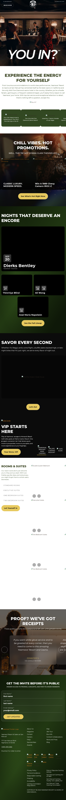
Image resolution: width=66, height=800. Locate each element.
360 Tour (49, 731)
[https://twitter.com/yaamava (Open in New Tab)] (39, 749)
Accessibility (31, 781)
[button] (59, 5)
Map (48, 729)
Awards (29, 745)
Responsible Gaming (34, 776)
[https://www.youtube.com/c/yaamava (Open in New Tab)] (43, 749)
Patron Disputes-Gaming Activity (55, 771)
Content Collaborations (54, 737)
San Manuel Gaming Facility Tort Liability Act (54, 780)
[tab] (11, 485)
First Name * (7, 694)
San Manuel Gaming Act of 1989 (54, 775)
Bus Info (49, 734)
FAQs (29, 739)
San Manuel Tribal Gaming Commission (53, 784)
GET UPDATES (13, 717)
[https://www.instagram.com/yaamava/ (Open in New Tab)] (31, 749)
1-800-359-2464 (6, 747)
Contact (29, 734)
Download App (59, 1)
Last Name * (7, 701)
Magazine (30, 731)
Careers (29, 737)
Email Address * (8, 708)
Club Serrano (7, 1)
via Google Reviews (33, 661)
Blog (48, 742)
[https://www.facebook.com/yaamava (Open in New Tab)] (27, 749)
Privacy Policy (31, 770)
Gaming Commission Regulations (34, 784)
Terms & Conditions (33, 773)
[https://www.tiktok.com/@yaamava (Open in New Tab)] (47, 749)
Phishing (30, 778)
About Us (30, 729)
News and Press (51, 739)
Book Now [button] (8, 5)
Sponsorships (31, 742)
